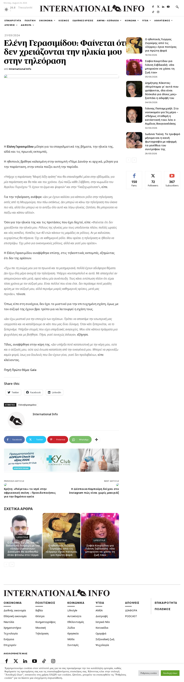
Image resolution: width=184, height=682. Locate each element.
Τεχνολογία (11, 633)
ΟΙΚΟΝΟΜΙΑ (13, 602)
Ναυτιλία (9, 622)
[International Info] (18, 420)
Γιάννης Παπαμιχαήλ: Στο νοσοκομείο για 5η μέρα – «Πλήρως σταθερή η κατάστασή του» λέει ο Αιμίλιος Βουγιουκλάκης (161, 116)
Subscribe (172, 173)
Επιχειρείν (10, 645)
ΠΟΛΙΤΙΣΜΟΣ (45, 602)
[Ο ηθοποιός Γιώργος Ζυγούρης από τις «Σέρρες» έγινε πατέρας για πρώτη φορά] (134, 45)
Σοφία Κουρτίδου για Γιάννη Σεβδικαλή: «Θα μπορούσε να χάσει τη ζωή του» (100, 550)
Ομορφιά (101, 633)
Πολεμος (163, 609)
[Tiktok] (153, 11)
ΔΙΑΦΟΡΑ (131, 610)
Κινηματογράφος (45, 622)
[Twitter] (158, 6)
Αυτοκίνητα (74, 616)
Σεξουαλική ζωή (105, 639)
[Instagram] (158, 11)
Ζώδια (71, 627)
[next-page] (12, 564)
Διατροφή (102, 616)
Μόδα (70, 639)
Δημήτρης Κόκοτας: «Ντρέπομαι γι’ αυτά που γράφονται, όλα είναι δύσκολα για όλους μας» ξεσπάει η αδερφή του (161, 90)
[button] (177, 7)
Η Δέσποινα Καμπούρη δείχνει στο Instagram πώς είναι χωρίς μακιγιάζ (94, 490)
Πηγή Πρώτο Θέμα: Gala (20, 370)
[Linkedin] (163, 6)
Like (134, 173)
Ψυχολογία (102, 645)
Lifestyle (22, 537)
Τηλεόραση (42, 633)
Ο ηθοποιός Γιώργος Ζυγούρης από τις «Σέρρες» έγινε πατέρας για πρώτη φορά (61, 550)
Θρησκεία (73, 633)
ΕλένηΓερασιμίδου (27, 404)
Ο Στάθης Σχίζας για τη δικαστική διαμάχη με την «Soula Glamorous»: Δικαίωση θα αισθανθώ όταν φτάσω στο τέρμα (23, 549)
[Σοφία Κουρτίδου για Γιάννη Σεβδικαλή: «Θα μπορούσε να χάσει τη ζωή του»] (134, 67)
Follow (153, 173)
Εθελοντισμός (75, 622)
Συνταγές (73, 645)
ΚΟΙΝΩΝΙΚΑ (75, 602)
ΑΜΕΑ (99, 610)
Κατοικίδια (102, 627)
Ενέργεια (9, 639)
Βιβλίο (39, 610)
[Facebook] (153, 6)
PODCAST (131, 616)
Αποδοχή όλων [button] (170, 673)
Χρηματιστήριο (12, 627)
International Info (20, 68)
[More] (96, 439)
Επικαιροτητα (166, 602)
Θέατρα (39, 616)
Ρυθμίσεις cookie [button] (149, 673)
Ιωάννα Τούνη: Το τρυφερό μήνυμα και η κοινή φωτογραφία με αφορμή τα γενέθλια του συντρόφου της (162, 141)
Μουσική (40, 627)
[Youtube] (168, 6)
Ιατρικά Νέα (103, 622)
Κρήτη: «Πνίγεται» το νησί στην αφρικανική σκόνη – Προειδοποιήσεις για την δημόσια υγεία (30, 492)
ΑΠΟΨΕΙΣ (132, 602)
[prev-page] (6, 564)
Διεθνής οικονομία (15, 610)
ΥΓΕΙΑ (100, 602)
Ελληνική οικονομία (15, 616)
